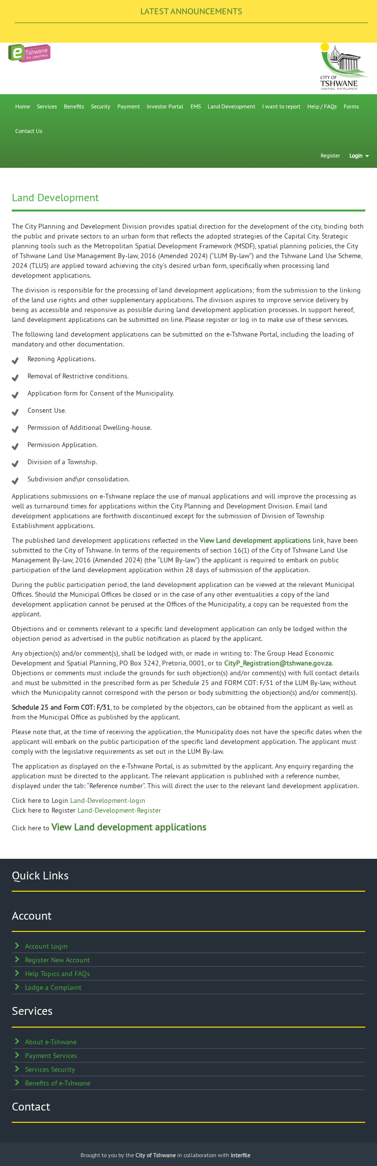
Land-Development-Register (119, 810)
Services (47, 106)
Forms (351, 106)
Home (22, 106)
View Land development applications (255, 540)
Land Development (231, 106)
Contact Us (28, 130)
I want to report (281, 106)
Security (100, 106)
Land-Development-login (107, 800)
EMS (195, 106)
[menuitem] (22, 106)
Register (330, 155)
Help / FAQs (322, 106)
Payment (128, 106)
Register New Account (57, 959)
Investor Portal (165, 106)
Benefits (74, 106)
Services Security (50, 1069)
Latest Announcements (191, 11)
